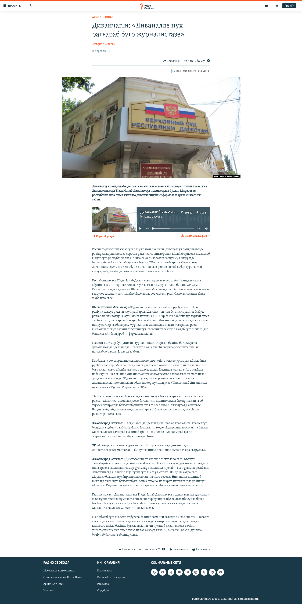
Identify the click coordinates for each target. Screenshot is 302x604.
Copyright (103, 590)
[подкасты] (277, 6)
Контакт (48, 590)
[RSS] (204, 572)
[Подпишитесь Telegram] (187, 572)
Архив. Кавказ (102, 17)
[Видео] (266, 6)
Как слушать (105, 571)
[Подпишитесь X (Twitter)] (171, 572)
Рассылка (103, 584)
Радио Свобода (152, 216)
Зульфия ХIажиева (103, 44)
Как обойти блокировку (112, 577)
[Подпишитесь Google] (154, 572)
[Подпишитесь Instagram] (195, 572)
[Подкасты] (212, 572)
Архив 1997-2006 (53, 584)
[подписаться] (220, 572)
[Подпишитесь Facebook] (162, 572)
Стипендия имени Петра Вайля (63, 577)
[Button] (171, 61)
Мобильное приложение (58, 571)
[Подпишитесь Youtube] (179, 572)
